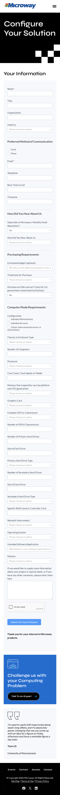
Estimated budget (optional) (21, 263)
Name (11, 88)
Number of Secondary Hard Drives (24, 472)
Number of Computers (18, 349)
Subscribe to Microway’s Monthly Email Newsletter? (27, 224)
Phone (13, 153)
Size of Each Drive (16, 448)
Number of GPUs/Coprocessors (23, 424)
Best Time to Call (16, 185)
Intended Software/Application (22, 544)
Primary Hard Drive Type (20, 460)
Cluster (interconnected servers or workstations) (24, 328)
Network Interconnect (18, 520)
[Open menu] (54, 6)
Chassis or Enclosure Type (20, 337)
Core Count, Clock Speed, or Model (24, 373)
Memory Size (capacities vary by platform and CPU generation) (28, 387)
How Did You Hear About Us (21, 237)
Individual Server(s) (19, 323)
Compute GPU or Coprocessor (22, 412)
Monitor (11, 556)
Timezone (12, 197)
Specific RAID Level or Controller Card (26, 508)
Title (9, 100)
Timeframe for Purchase (19, 275)
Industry (11, 124)
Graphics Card (14, 400)
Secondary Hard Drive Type (21, 496)
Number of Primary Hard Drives (23, 436)
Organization (14, 112)
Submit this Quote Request (24, 622)
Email (13, 149)
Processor (12, 361)
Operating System (16, 532)
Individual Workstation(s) (21, 319)
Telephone (12, 173)
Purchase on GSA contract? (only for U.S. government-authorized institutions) (27, 289)
